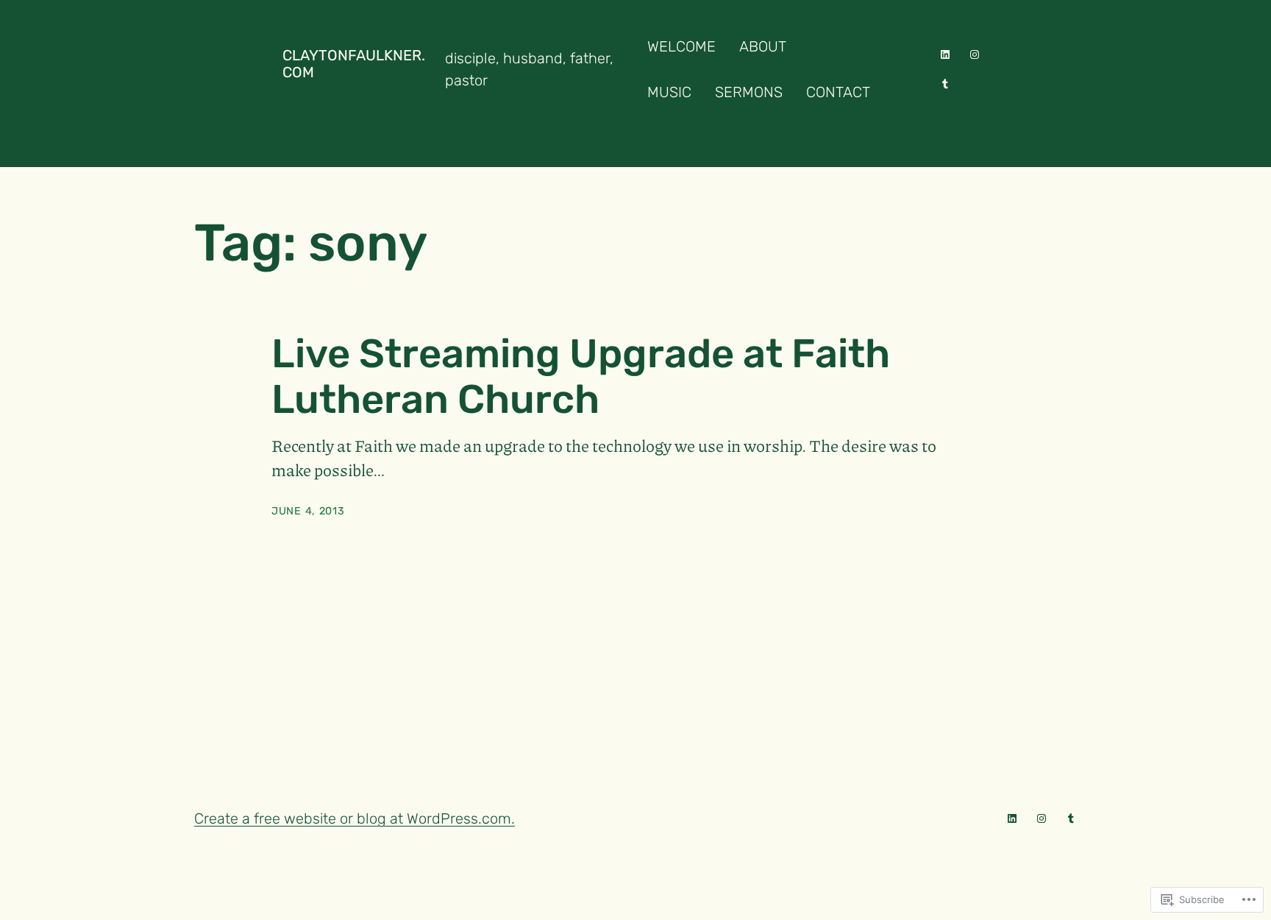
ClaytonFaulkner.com (353, 63)
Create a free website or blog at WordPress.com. (354, 818)
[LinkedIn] (945, 54)
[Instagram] (974, 54)
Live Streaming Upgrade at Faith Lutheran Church (580, 376)
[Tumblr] (945, 84)
